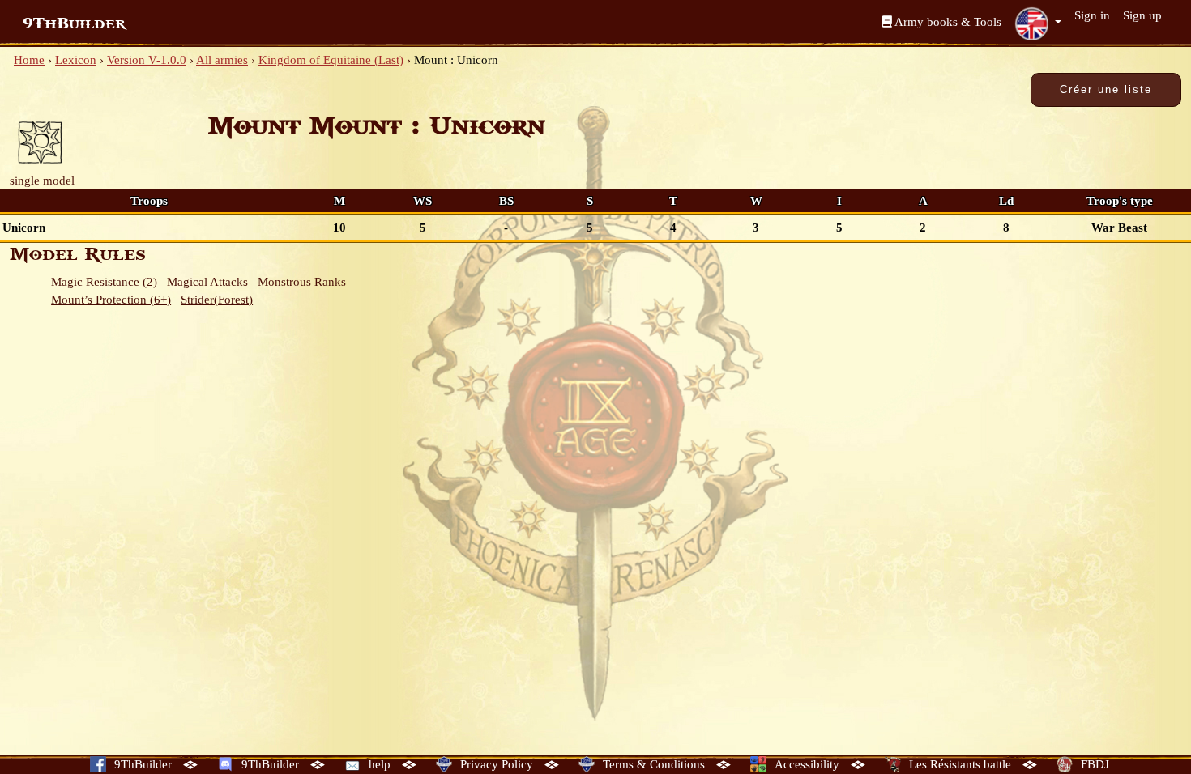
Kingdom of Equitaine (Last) (330, 59)
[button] (1038, 23)
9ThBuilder (74, 23)
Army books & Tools (946, 21)
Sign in (1092, 15)
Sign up (1142, 15)
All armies (222, 59)
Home (29, 59)
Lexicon (75, 59)
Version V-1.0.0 (146, 59)
